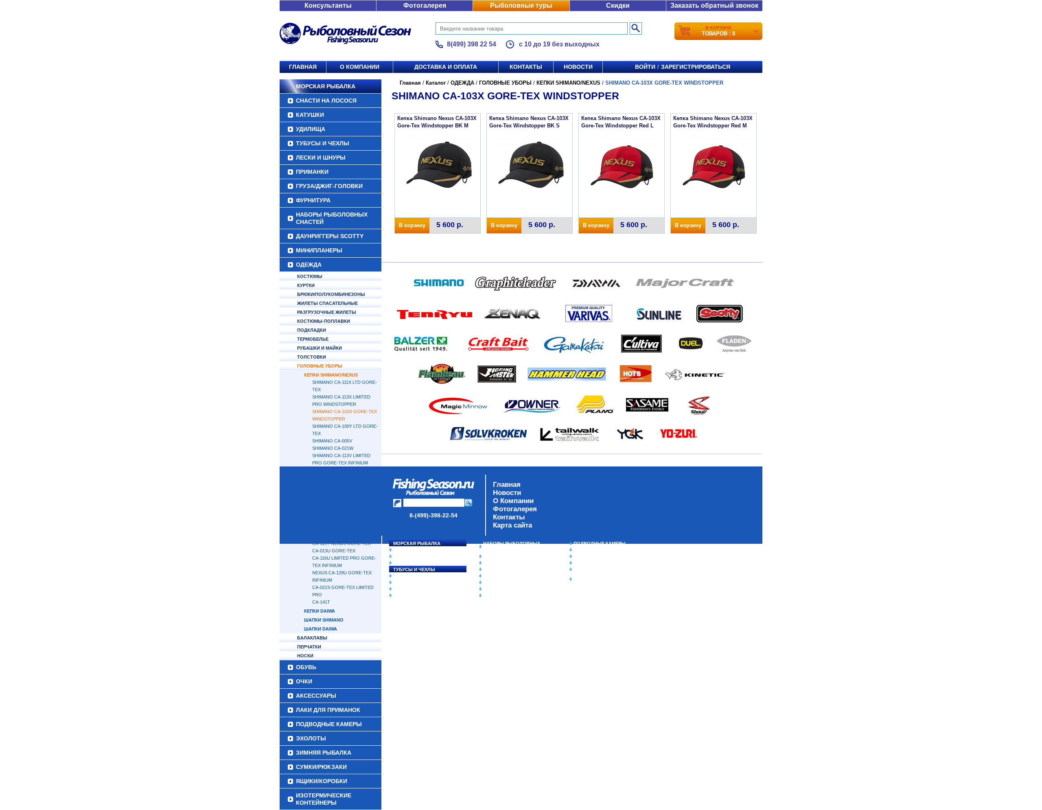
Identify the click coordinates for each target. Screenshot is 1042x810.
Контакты (526, 66)
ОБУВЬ (491, 576)
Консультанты (328, 5)
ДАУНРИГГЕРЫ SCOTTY (329, 236)
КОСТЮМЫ (309, 276)
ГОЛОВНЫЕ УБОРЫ (319, 365)
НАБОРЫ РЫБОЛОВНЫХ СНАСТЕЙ (332, 218)
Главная (303, 66)
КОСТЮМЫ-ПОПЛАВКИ (323, 321)
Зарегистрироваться (695, 66)
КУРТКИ (306, 285)
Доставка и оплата (445, 66)
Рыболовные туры (521, 5)
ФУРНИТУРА (313, 200)
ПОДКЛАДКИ (311, 330)
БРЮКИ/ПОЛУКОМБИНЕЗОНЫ (331, 294)
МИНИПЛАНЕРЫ (319, 250)
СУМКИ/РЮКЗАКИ (593, 562)
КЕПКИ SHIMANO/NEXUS (331, 374)
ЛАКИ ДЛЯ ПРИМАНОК (508, 595)
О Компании (513, 501)
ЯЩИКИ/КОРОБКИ (594, 569)
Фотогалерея (424, 5)
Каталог (436, 83)
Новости (578, 66)
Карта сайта (512, 525)
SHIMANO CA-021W (332, 448)
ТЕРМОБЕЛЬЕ (312, 339)
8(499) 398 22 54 (471, 44)
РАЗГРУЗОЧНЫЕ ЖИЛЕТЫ (326, 312)
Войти (645, 66)
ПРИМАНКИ (312, 172)
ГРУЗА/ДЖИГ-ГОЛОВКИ (329, 186)
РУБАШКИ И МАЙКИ (319, 348)
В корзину (412, 225)
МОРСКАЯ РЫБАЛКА (325, 86)
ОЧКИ (489, 582)
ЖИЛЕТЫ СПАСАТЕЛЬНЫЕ (327, 303)
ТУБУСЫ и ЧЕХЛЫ (322, 143)
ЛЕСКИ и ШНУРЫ (321, 157)
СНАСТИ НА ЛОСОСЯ (326, 100)
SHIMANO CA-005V (332, 440)
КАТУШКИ (310, 115)
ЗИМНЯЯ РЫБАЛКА (595, 556)
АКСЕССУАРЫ (499, 589)
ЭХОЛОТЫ (586, 549)
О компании (359, 66)
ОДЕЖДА (309, 264)
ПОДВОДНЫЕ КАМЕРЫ (600, 543)
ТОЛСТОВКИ (311, 357)
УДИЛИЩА (310, 129)
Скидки (618, 5)
